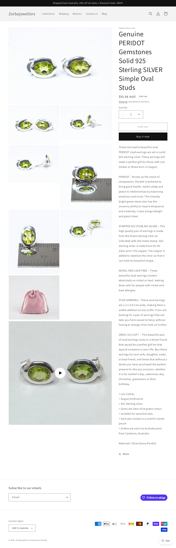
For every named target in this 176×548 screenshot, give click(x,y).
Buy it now (143, 136)
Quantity (123, 107)
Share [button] (126, 453)
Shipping (123, 101)
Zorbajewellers (22, 540)
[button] (150, 13)
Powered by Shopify (38, 540)
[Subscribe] (66, 497)
